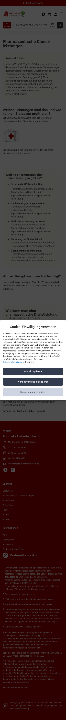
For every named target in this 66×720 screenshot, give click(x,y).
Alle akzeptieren (33, 371)
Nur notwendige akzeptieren (33, 381)
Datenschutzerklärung (13, 362)
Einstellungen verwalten (33, 392)
